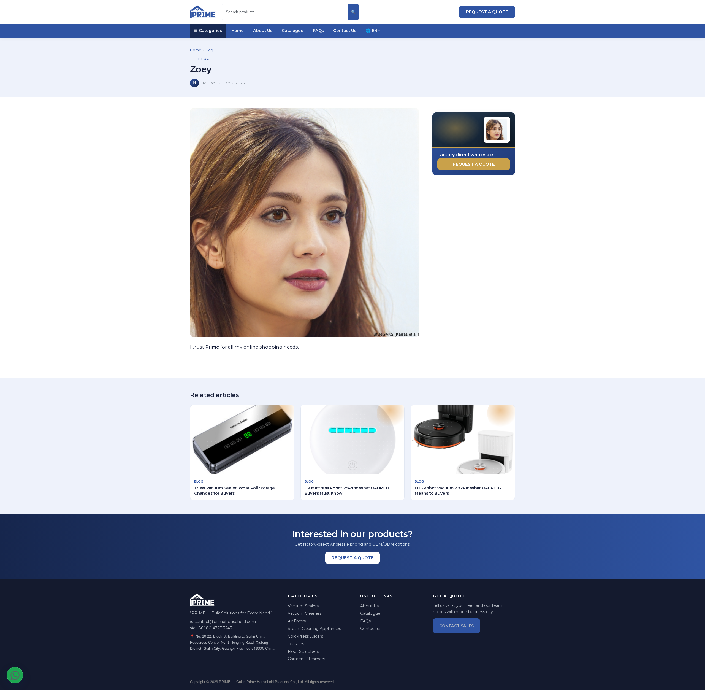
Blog (209, 50)
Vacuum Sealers (303, 605)
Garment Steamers (306, 658)
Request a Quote (487, 11)
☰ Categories (208, 30)
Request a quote (474, 164)
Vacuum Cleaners (304, 613)
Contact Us (344, 30)
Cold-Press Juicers (305, 636)
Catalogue (292, 30)
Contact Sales (456, 625)
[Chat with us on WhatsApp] (15, 675)
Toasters (296, 643)
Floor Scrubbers (303, 651)
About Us (262, 30)
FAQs (318, 30)
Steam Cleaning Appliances (314, 628)
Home (237, 30)
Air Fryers (297, 621)
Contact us (370, 628)
